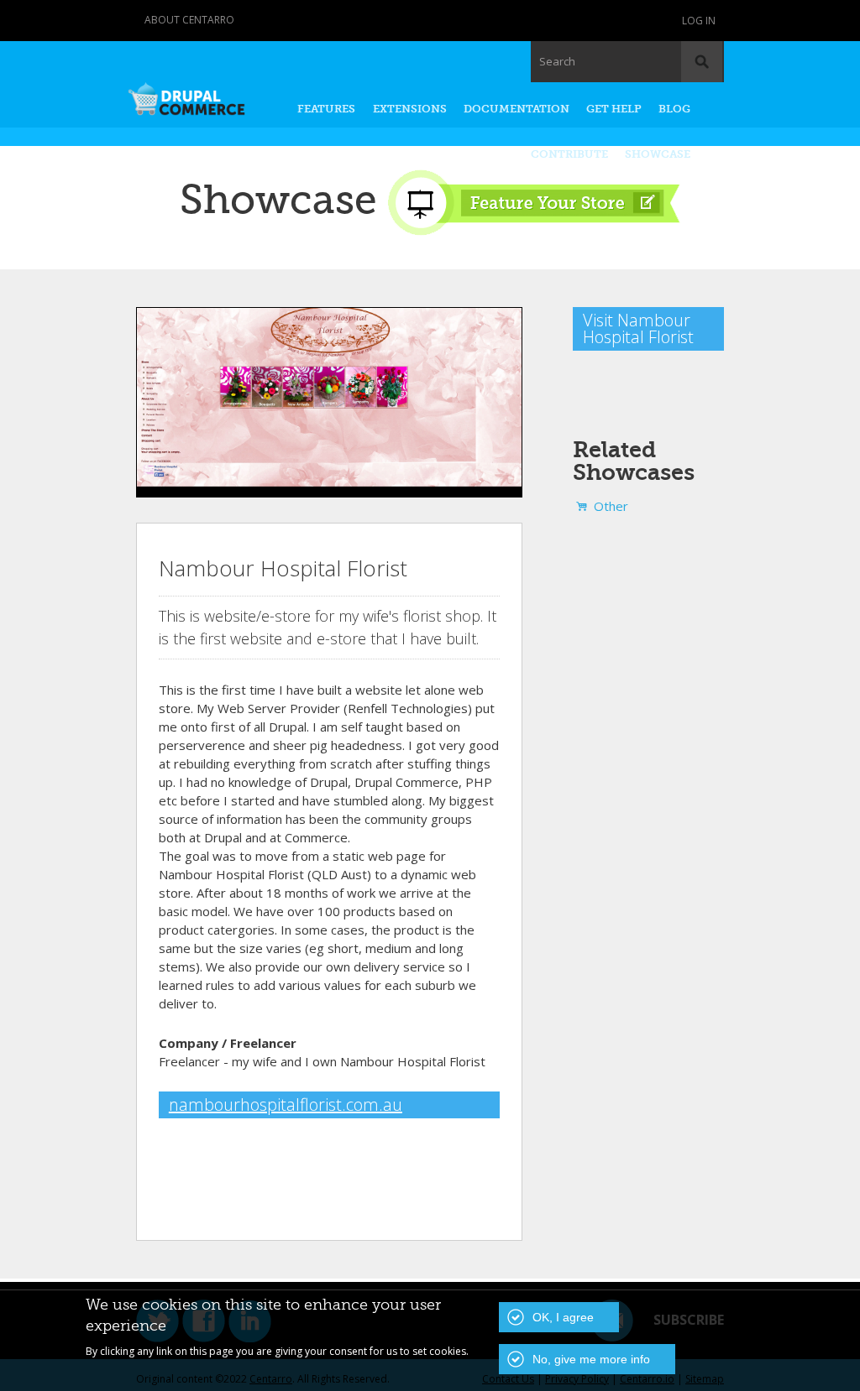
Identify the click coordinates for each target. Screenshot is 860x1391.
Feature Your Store (533, 202)
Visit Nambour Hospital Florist (638, 328)
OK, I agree (563, 1317)
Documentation (516, 108)
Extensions (410, 108)
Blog (674, 108)
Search (557, 61)
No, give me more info (591, 1359)
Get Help (614, 108)
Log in (699, 20)
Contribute (569, 154)
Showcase (657, 154)
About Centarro (189, 20)
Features (326, 108)
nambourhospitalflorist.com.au (285, 1104)
